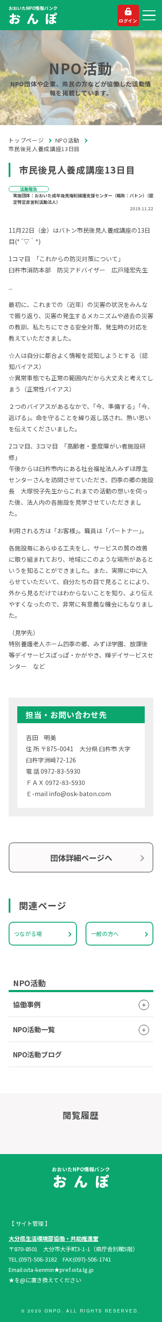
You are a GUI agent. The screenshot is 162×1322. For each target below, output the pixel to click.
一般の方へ (105, 934)
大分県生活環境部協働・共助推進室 (53, 1238)
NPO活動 (67, 140)
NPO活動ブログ (37, 1054)
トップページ (26, 140)
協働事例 (27, 1004)
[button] (149, 15)
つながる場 (28, 934)
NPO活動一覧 (34, 1029)
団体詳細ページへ (81, 857)
